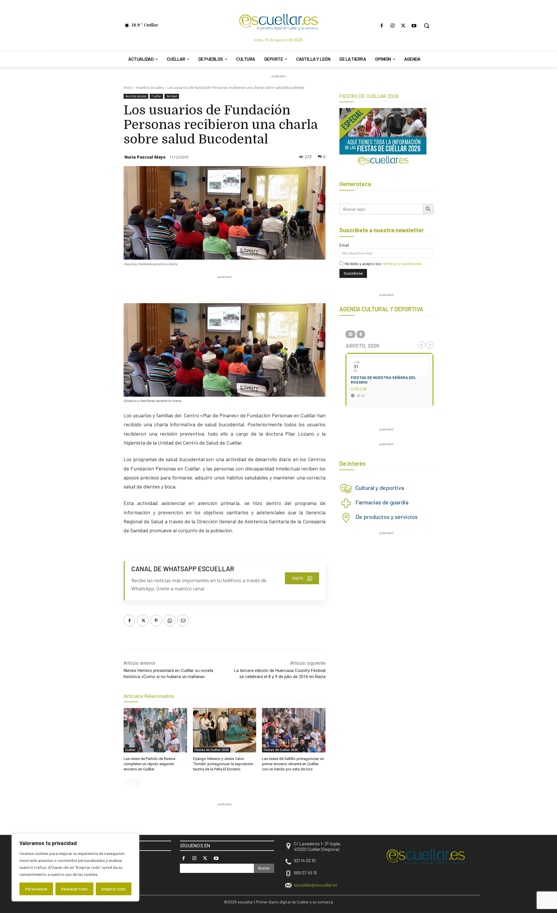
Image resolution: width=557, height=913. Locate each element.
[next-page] (136, 783)
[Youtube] (414, 26)
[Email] (183, 620)
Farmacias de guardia (381, 502)
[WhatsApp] (169, 620)
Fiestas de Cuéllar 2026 (212, 750)
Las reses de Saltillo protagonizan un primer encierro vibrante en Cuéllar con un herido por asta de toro (293, 763)
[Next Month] (429, 344)
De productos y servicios (386, 516)
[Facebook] (382, 26)
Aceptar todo (113, 888)
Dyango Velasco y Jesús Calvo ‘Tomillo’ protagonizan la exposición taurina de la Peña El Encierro (223, 763)
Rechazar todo (74, 888)
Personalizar (36, 888)
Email (344, 244)
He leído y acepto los (383, 263)
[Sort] (361, 334)
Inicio (128, 87)
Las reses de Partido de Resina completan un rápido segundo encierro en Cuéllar (149, 763)
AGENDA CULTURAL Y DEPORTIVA (381, 308)
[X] (403, 26)
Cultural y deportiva (379, 487)
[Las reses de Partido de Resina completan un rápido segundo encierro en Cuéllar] (155, 730)
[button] (426, 26)
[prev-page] (127, 783)
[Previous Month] (421, 344)
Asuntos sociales (150, 87)
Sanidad (171, 96)
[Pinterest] (156, 620)
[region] (75, 867)
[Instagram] (392, 26)
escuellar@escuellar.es (315, 884)
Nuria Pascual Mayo (145, 157)
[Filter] (350, 334)
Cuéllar (156, 96)
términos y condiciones (402, 263)
